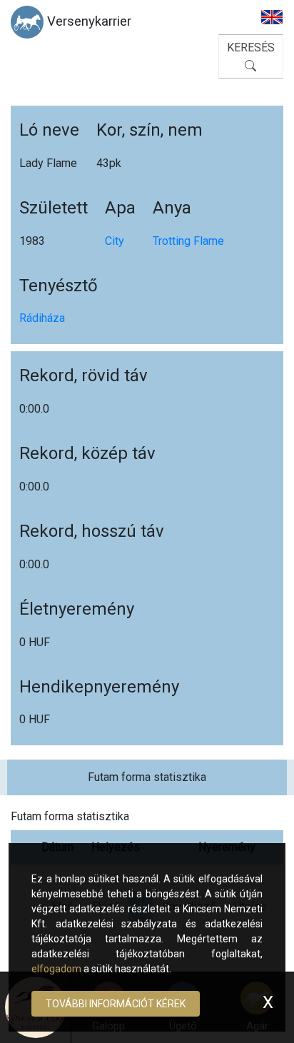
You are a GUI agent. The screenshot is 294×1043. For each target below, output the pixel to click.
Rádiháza (42, 318)
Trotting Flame (188, 241)
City (114, 241)
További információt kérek (116, 1003)
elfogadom (56, 968)
